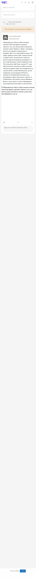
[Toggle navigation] (28, 2)
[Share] (32, 123)
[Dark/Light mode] (25, 2)
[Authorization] (32, 2)
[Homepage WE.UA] (4, 22)
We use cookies (14, 571)
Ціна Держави (15, 36)
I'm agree (23, 571)
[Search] (22, 2)
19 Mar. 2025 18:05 (10, 24)
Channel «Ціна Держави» (15, 22)
